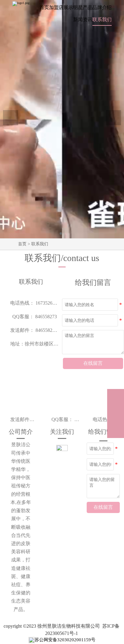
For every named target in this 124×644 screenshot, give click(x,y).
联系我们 (39, 244)
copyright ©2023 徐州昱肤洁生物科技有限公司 (52, 626)
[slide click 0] (61, 233)
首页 (22, 244)
